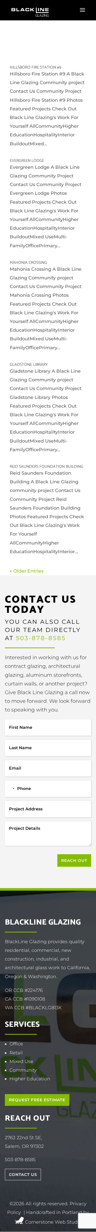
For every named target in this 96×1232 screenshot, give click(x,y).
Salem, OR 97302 (24, 1146)
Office (16, 1044)
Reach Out (74, 860)
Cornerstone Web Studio (53, 1222)
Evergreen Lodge (27, 160)
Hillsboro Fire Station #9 (35, 67)
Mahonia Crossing (28, 262)
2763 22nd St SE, (23, 1137)
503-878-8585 (41, 638)
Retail (16, 1053)
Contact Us (23, 1174)
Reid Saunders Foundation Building (46, 466)
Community (23, 1070)
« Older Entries (27, 571)
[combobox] (10, 789)
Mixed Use (21, 1061)
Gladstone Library (29, 364)
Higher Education (29, 1079)
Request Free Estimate (37, 1099)
